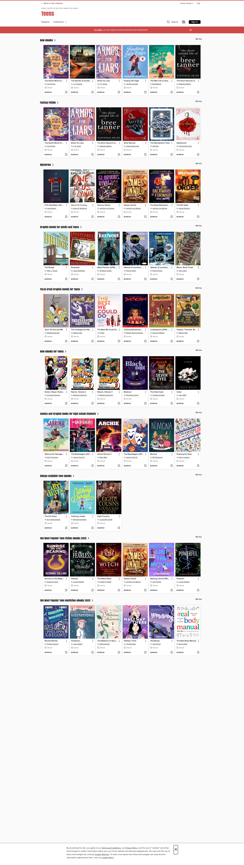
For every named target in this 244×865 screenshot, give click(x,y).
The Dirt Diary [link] (51, 516)
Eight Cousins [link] (103, 516)
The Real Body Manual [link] (186, 641)
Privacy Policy (131, 848)
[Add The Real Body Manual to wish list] (198, 652)
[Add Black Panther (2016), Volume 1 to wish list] (118, 279)
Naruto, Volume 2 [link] (78, 392)
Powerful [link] (180, 579)
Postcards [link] (75, 267)
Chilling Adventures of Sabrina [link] (134, 330)
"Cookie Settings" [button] (101, 854)
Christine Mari (131, 644)
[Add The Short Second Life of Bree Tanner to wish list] (198, 92)
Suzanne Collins (52, 582)
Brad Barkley (156, 84)
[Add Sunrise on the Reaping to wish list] (66, 590)
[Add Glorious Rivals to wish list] (118, 217)
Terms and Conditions (111, 848)
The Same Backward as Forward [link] (160, 205)
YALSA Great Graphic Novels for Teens (60, 289)
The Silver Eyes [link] (156, 392)
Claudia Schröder (158, 395)
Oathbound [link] (181, 143)
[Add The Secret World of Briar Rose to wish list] (66, 92)
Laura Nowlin (51, 208)
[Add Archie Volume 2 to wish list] (118, 466)
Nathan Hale (77, 333)
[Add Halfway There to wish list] (145, 652)
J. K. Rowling (77, 84)
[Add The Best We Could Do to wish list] (118, 341)
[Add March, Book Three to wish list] (198, 279)
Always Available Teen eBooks (56, 476)
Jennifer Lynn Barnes (107, 208)
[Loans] (184, 22)
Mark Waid (103, 457)
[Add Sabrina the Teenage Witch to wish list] (66, 466)
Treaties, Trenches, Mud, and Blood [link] (187, 330)
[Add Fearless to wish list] (92, 590)
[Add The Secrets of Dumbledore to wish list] (92, 92)
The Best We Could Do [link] (107, 330)
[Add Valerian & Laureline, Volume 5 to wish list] (171, 279)
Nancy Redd (183, 644)
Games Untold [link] (130, 205)
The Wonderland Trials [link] (160, 143)
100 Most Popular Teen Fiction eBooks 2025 (63, 538)
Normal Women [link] (51, 641)
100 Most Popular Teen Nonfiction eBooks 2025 (65, 600)
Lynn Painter (156, 582)
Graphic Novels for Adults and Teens (60, 227)
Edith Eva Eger (105, 644)
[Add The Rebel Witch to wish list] (118, 590)
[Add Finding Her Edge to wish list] (145, 92)
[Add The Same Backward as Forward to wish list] (171, 217)
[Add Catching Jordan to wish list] (92, 528)
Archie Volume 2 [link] (104, 454)
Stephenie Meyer (185, 84)
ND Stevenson (157, 457)
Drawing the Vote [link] (184, 454)
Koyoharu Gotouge (53, 395)
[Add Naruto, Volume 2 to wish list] (92, 403)
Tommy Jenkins (184, 457)
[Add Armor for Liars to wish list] (118, 92)
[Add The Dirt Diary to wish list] (66, 528)
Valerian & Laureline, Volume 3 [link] (134, 267)
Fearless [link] (74, 579)
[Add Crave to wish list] (198, 403)
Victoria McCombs (132, 146)
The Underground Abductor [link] (81, 330)
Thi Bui (102, 333)
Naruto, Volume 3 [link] (104, 392)
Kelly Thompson (52, 457)
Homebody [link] (155, 641)
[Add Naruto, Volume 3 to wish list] (118, 403)
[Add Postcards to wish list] (92, 279)
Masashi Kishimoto (80, 395)
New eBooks (47, 40)
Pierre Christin (131, 271)
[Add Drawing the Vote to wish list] (198, 466)
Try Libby (98, 30)
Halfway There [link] (130, 641)
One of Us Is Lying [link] (79, 205)
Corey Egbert (77, 644)
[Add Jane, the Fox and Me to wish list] (66, 341)
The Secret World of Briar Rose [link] (55, 81)
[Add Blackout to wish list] (145, 403)
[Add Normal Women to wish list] (66, 652)
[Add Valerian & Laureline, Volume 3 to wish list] (145, 279)
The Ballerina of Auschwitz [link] (107, 641)
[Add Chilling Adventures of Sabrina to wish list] (145, 341)
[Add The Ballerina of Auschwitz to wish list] (118, 652)
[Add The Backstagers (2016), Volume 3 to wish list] (145, 466)
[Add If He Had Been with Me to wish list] (66, 217)
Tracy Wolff (182, 395)
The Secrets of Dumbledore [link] (81, 81)
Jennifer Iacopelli (132, 84)
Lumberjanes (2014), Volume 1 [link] (160, 330)
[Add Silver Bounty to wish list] (145, 154)
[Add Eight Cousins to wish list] (118, 528)
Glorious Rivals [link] (103, 205)
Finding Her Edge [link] (131, 81)
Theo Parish (156, 644)
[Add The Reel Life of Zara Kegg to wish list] (171, 92)
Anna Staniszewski (53, 520)
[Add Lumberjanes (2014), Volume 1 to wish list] (171, 341)
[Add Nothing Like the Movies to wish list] (171, 590)
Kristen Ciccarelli (105, 582)
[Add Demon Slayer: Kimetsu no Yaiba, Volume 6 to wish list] (66, 403)
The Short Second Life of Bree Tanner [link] (187, 81)
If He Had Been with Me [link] (55, 205)
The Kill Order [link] (182, 205)
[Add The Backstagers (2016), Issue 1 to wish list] (92, 466)
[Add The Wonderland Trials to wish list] (171, 154)
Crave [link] (179, 392)
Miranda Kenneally (79, 520)
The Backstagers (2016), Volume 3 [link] (134, 454)
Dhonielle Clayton (132, 395)
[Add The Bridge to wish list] (66, 279)
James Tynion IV (79, 457)
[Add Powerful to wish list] (198, 590)
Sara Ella (155, 146)
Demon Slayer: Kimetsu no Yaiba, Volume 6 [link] (55, 392)
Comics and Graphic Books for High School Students (68, 414)
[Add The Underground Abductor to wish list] (92, 341)
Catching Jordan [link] (78, 516)
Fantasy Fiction (48, 102)
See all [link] (198, 39)
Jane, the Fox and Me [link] (54, 330)
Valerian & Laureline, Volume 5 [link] (160, 267)
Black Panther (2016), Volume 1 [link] (107, 267)
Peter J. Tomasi (52, 271)
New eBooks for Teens (52, 351)
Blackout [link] (127, 392)
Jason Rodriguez (79, 271)
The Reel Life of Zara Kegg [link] (160, 81)
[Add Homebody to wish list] (171, 652)
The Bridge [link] (49, 267)
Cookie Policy (108, 857)
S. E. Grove (103, 84)
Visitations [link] (75, 641)
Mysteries (46, 165)
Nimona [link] (153, 454)
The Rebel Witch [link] (104, 579)
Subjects (45, 22)
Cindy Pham (51, 84)
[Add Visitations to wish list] (92, 652)
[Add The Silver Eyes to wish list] (171, 403)
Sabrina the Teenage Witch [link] (55, 454)
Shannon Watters (158, 333)
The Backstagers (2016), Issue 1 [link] (81, 454)
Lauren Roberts (78, 582)
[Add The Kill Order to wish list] (198, 217)
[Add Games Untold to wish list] (145, 217)
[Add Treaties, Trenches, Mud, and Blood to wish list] (198, 341)
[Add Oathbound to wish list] (198, 154)
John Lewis (183, 271)
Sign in (194, 22)
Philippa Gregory (52, 644)
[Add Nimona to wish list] (171, 466)
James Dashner (184, 208)
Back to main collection (53, 3)
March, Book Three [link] (185, 267)
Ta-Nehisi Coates (106, 271)
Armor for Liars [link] (103, 81)
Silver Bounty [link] (129, 143)
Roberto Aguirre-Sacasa (134, 333)
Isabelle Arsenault (53, 333)
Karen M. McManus (80, 208)
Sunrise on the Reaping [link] (55, 579)
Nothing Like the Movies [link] (160, 579)
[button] (187, 3)
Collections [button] (59, 22)
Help (198, 3)
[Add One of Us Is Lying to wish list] (92, 217)
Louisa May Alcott (106, 520)
